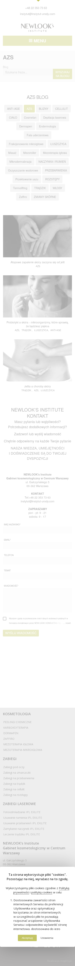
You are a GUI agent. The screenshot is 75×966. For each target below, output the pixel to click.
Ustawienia (47, 938)
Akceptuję (27, 938)
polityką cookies (41, 892)
